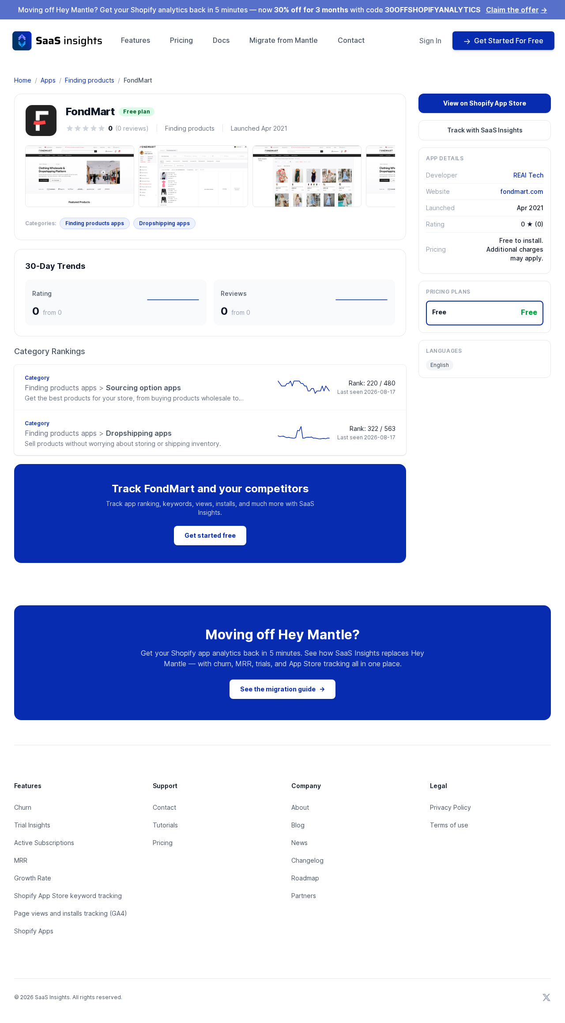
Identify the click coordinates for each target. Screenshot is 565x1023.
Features (135, 40)
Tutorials (165, 825)
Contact (351, 40)
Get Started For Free (508, 40)
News (299, 842)
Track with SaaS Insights (485, 130)
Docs (221, 40)
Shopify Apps (33, 931)
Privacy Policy (450, 807)
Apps (48, 80)
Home (22, 80)
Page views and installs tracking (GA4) (70, 913)
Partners (303, 895)
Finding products (89, 80)
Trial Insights (32, 825)
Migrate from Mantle (283, 40)
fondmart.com (522, 191)
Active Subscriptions (44, 842)
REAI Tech (528, 175)
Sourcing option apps (103, 387)
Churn (22, 807)
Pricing (181, 40)
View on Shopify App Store (484, 103)
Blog (298, 825)
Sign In (430, 40)
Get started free (210, 535)
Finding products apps (94, 223)
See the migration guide (282, 689)
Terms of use (449, 825)
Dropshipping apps (164, 223)
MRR (20, 860)
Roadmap (305, 878)
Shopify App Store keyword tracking (68, 895)
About (300, 807)
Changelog (307, 860)
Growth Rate (32, 878)
